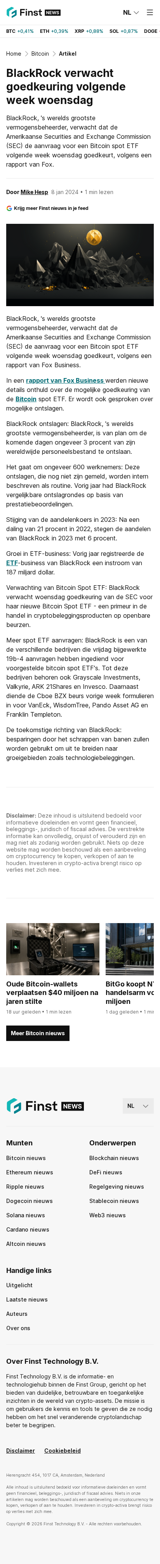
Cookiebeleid (62, 1450)
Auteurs (17, 1313)
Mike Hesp (34, 192)
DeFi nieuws (105, 1172)
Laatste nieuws (27, 1299)
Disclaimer (20, 1450)
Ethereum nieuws (29, 1172)
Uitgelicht (19, 1285)
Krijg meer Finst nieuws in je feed (51, 208)
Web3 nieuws (107, 1215)
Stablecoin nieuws (114, 1201)
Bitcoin (26, 399)
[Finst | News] (33, 12)
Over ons (18, 1328)
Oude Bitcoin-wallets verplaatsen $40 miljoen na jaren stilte (52, 992)
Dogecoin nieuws (29, 1201)
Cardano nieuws (27, 1229)
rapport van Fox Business (65, 380)
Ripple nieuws (25, 1186)
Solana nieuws (25, 1215)
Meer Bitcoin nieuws (38, 1033)
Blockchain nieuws (114, 1158)
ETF (12, 563)
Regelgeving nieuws (116, 1186)
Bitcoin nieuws (26, 1158)
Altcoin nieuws (26, 1243)
